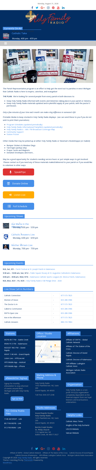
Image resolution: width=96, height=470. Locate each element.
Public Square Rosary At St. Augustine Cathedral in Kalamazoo (55, 273)
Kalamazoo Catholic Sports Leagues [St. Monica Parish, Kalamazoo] (57, 277)
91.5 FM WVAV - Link (12, 427)
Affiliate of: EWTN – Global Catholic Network (25, 453)
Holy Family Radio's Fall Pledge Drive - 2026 (44, 281)
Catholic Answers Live (23, 234)
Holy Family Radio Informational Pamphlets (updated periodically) (35, 127)
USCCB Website (72, 429)
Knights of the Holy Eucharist (77, 425)
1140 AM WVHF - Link (13, 419)
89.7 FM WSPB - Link (12, 423)
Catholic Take (19, 33)
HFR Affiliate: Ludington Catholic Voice (52, 455)
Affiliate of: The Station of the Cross (55, 453)
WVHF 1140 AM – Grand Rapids (17, 354)
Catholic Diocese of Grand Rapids (81, 453)
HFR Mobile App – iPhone (14, 366)
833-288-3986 (66, 300)
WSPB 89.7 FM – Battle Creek (16, 340)
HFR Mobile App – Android (15, 362)
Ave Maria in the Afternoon (20, 225)
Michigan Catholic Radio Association (80, 455)
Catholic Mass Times (74, 421)
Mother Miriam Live (21, 245)
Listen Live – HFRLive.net (14, 358)
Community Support (15, 132)
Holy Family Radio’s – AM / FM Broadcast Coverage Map (31, 129)
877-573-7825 (66, 295)
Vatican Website (72, 433)
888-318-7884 (66, 322)
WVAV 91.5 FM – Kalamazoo (15, 343)
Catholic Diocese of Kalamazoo (79, 359)
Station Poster (13, 134)
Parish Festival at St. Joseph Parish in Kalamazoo (35, 269)
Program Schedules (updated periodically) (24, 124)
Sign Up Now (17, 398)
